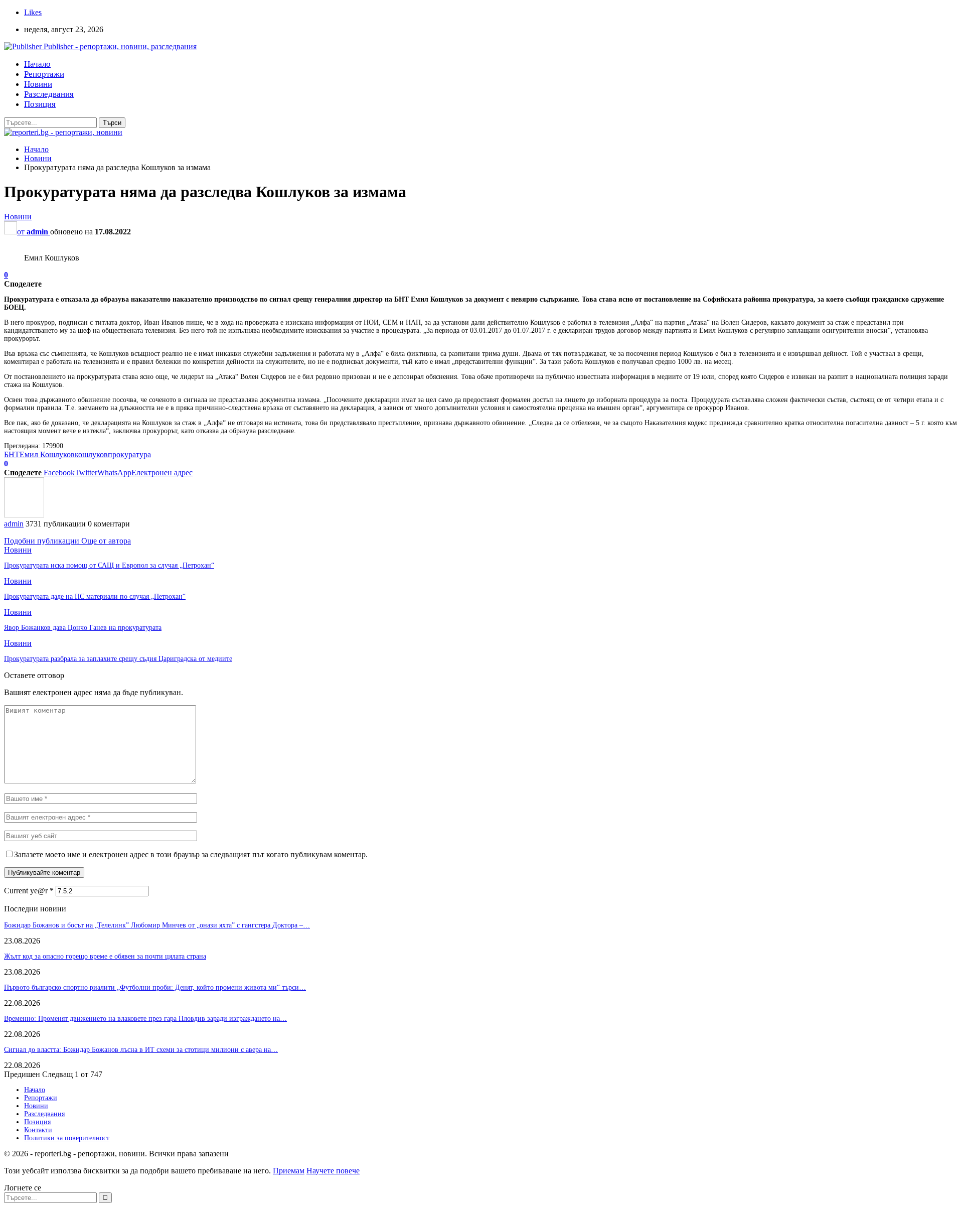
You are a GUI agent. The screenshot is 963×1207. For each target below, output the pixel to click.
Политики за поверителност (66, 1138)
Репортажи (44, 74)
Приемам (288, 1170)
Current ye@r (29, 890)
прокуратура (129, 454)
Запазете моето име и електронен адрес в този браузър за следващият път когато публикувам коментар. (191, 854)
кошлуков (91, 454)
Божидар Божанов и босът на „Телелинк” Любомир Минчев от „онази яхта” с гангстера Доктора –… (157, 925)
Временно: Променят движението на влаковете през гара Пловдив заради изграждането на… (145, 1018)
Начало (37, 64)
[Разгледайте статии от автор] (24, 514)
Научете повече (333, 1170)
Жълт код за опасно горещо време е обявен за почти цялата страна (105, 956)
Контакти (38, 1130)
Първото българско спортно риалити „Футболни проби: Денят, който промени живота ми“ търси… (155, 987)
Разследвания (49, 94)
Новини (38, 84)
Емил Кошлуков (47, 454)
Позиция (40, 104)
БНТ (12, 454)
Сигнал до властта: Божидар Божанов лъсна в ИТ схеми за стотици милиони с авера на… (141, 1049)
